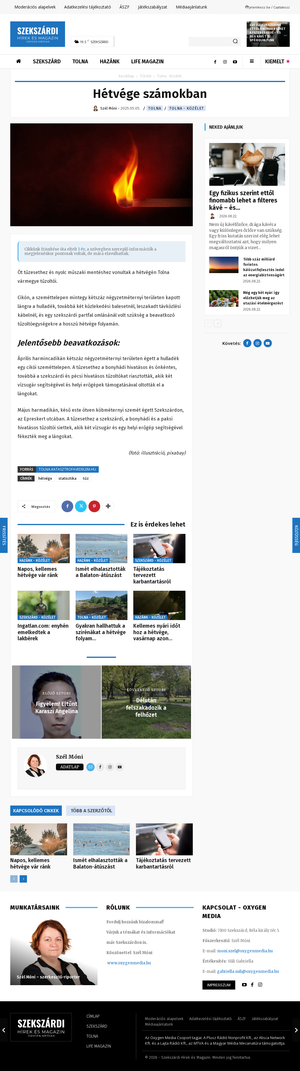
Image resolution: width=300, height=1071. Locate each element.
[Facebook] (215, 61)
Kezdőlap (126, 76)
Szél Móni (69, 756)
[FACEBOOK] (252, 985)
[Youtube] (235, 61)
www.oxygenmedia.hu (129, 963)
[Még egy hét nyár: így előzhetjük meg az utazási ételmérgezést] (223, 298)
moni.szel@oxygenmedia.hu (245, 951)
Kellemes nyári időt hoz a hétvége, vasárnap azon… (156, 632)
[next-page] (23, 879)
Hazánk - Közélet (34, 561)
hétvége (45, 478)
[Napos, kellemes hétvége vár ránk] (44, 548)
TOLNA (145, 76)
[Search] (235, 41)
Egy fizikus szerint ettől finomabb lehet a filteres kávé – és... (243, 200)
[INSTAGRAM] (260, 985)
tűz (86, 478)
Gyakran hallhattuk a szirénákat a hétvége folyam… (101, 632)
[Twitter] (81, 506)
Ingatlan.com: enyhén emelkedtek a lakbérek (43, 632)
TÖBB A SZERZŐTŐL (91, 810)
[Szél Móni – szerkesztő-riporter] (54, 951)
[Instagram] (225, 61)
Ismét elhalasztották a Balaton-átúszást (100, 572)
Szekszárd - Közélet (153, 561)
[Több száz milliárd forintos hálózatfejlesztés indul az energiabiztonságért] (223, 265)
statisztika (67, 478)
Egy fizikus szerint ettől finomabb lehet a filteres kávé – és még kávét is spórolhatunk (267, 32)
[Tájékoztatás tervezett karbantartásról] (159, 548)
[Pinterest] (94, 506)
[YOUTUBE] (244, 985)
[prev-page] (14, 879)
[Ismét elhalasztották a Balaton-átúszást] (102, 548)
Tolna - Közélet (186, 108)
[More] (108, 506)
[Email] (90, 767)
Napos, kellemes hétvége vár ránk (38, 572)
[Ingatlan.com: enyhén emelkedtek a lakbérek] (44, 605)
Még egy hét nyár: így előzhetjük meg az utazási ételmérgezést (263, 298)
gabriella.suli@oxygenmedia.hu (248, 971)
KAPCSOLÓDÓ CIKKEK (36, 810)
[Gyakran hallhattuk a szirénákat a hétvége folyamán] (102, 605)
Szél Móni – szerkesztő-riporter (48, 977)
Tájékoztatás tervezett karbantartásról (152, 575)
